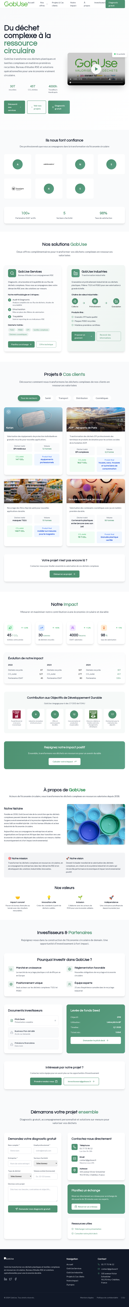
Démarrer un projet (63, 574)
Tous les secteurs (29, 398)
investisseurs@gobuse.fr (79, 1081)
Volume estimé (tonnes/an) (44, 1171)
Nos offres (42, 4)
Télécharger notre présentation (88, 1229)
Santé (48, 398)
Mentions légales (87, 1297)
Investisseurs (100, 2)
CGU (123, 1297)
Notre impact (73, 4)
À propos (87, 4)
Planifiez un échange (20, 344)
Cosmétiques (102, 398)
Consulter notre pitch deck (86, 1233)
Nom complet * (14, 1145)
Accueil (31, 2)
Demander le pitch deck (94, 1040)
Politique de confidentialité (107, 1297)
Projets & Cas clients (58, 4)
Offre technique (46, 344)
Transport (63, 398)
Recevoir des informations (105, 336)
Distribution (82, 398)
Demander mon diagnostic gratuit (34, 1209)
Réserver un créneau (87, 1206)
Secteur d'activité (41, 1158)
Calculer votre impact (63, 761)
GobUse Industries (75, 1272)
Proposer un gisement (80, 336)
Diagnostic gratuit (113, 4)
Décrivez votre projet (16, 1184)
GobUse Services (74, 1268)
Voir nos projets (37, 107)
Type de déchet (14, 1171)
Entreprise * (13, 1158)
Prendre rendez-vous (44, 1081)
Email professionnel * (42, 1145)
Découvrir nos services (13, 107)
